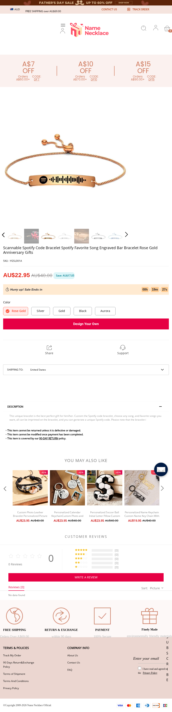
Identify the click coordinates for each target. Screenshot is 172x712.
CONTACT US (109, 9)
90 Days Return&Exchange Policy (18, 664)
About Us (72, 655)
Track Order (141, 9)
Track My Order (12, 655)
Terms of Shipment (14, 674)
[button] (11, 161)
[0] (167, 28)
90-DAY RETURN (48, 438)
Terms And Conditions (16, 681)
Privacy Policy (11, 688)
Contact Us (73, 662)
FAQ (69, 670)
